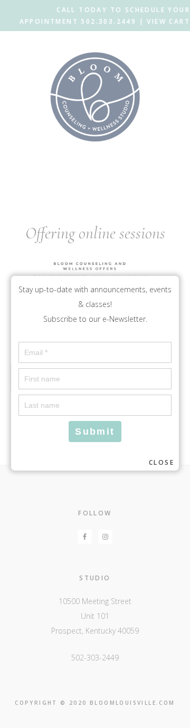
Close (161, 462)
